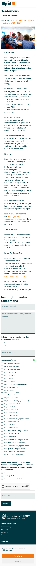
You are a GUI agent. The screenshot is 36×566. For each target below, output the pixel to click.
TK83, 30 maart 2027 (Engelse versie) (16, 440)
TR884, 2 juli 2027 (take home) (14, 455)
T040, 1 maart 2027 (10, 381)
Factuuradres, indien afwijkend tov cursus (16, 315)
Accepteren (18, 556)
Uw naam (9, 306)
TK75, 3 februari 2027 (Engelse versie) (16, 419)
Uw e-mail (9, 353)
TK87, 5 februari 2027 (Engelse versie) (16, 446)
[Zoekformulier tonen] (34, 3)
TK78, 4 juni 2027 (9, 425)
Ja (4, 343)
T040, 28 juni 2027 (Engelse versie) (15, 384)
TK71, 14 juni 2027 (9, 407)
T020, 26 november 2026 (12, 369)
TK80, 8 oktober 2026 (11, 428)
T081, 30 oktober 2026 (11, 398)
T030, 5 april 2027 (9, 378)
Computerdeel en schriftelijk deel (15, 479)
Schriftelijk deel (9, 476)
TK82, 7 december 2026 (11, 434)
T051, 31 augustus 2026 (11, 387)
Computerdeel (8, 473)
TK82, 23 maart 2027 (10, 437)
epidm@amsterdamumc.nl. (16, 276)
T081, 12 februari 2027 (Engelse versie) (16, 401)
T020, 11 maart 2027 (10, 372)
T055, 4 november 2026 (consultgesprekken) (11, 394)
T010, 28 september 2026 (12, 363)
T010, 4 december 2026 (11, 366)
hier (29, 146)
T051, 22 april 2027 (9, 390)
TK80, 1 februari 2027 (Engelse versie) (16, 431)
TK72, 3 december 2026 (11, 410)
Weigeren (18, 561)
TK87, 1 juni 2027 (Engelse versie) (14, 449)
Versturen (6, 504)
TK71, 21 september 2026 (12, 404)
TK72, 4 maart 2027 (10, 413)
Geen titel (6, 495)
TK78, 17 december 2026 (12, 422)
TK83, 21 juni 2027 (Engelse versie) (15, 443)
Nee (5, 346)
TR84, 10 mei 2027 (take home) (14, 452)
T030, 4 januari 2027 (10, 375)
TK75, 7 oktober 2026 (11, 416)
